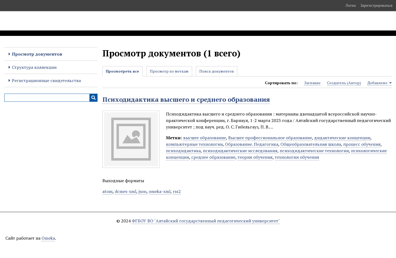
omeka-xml (160, 191)
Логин (350, 5)
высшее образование (204, 138)
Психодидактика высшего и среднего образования (186, 99)
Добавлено (377, 82)
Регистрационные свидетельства (46, 80)
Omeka (48, 238)
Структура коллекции (34, 67)
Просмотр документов (37, 54)
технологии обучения (297, 157)
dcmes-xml (125, 191)
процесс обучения (362, 144)
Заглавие (312, 82)
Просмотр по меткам (169, 71)
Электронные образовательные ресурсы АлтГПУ (100, 20)
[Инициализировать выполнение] (93, 98)
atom (107, 191)
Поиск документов (216, 71)
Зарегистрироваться (376, 5)
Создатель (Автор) (344, 82)
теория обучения (255, 157)
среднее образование (213, 157)
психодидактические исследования (240, 151)
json (142, 191)
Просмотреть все (122, 71)
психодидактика (183, 151)
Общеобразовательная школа (310, 144)
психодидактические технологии (314, 151)
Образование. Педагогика (251, 144)
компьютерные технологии (194, 144)
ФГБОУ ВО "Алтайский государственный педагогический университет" (206, 221)
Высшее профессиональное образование (270, 138)
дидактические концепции (342, 138)
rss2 (177, 191)
